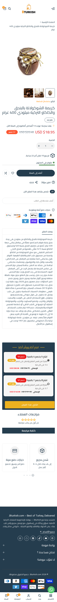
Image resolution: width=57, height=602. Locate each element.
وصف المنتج (47, 231)
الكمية (52, 140)
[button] (12, 173)
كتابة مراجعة (29, 430)
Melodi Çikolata (43, 101)
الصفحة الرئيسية (48, 22)
